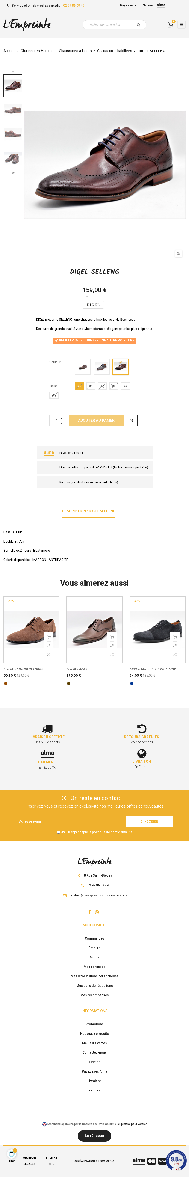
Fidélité (94, 1062)
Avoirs (95, 957)
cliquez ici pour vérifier (131, 1124)
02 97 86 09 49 (73, 5)
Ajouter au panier (96, 420)
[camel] (83, 367)
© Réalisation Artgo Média (94, 1161)
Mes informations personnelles (94, 976)
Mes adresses (94, 967)
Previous (12, 71)
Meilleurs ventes (94, 1043)
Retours (94, 948)
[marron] (5, 683)
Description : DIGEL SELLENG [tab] (88, 511)
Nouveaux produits (94, 1033)
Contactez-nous (95, 1052)
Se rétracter (94, 1136)
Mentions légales (30, 1161)
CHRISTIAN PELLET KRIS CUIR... (154, 669)
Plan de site (51, 1161)
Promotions (95, 1024)
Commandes (94, 938)
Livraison (95, 1081)
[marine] (131, 683)
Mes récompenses (94, 995)
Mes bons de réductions (94, 985)
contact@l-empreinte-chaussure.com (98, 895)
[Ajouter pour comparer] (132, 420)
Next (12, 172)
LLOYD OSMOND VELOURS (23, 669)
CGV (12, 1161)
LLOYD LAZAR (76, 669)
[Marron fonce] (120, 367)
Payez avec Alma (94, 1071)
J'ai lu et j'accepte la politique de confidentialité (96, 832)
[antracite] (102, 367)
